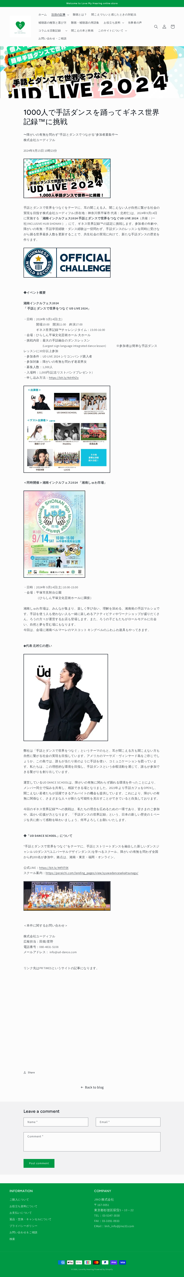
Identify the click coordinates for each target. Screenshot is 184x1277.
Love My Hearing (86, 1269)
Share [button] (31, 1072)
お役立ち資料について (24, 1206)
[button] (59, 15)
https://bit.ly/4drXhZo (64, 378)
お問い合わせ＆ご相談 (24, 1232)
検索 (12, 1239)
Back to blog (94, 1087)
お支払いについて (21, 1212)
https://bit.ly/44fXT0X (53, 868)
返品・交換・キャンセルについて (31, 1219)
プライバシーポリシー (24, 1226)
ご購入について (19, 1199)
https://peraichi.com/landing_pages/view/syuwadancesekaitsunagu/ (92, 873)
